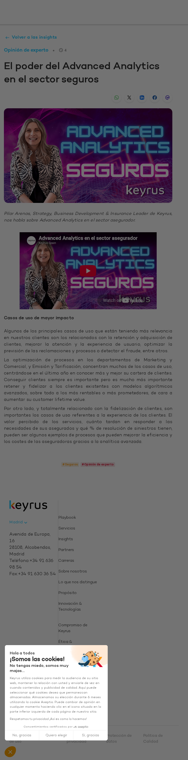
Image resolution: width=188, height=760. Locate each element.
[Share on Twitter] (129, 97)
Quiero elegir (56, 735)
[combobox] (19, 523)
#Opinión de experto (98, 464)
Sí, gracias (90, 735)
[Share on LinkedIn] (142, 97)
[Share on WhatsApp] (116, 97)
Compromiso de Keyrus (72, 628)
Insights (65, 539)
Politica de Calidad (153, 739)
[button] (10, 752)
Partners (66, 550)
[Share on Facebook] (155, 97)
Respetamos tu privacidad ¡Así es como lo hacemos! (48, 719)
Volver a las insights (34, 37)
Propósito (67, 593)
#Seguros (70, 464)
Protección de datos (119, 739)
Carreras (66, 561)
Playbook (67, 518)
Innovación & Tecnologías (70, 607)
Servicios (66, 528)
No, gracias (21, 735)
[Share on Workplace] (167, 97)
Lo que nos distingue (77, 582)
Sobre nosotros (72, 571)
